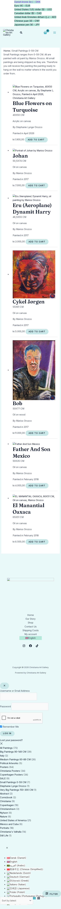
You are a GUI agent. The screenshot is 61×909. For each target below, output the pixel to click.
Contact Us (31, 626)
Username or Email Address (15, 690)
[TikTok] (37, 645)
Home (6, 50)
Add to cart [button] (36, 140)
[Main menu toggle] (54, 32)
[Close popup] (4, 686)
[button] (21, 32)
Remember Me (10, 726)
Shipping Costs (31, 630)
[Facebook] (30, 645)
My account (30, 634)
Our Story (30, 618)
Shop (30, 622)
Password (5, 706)
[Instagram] (24, 645)
